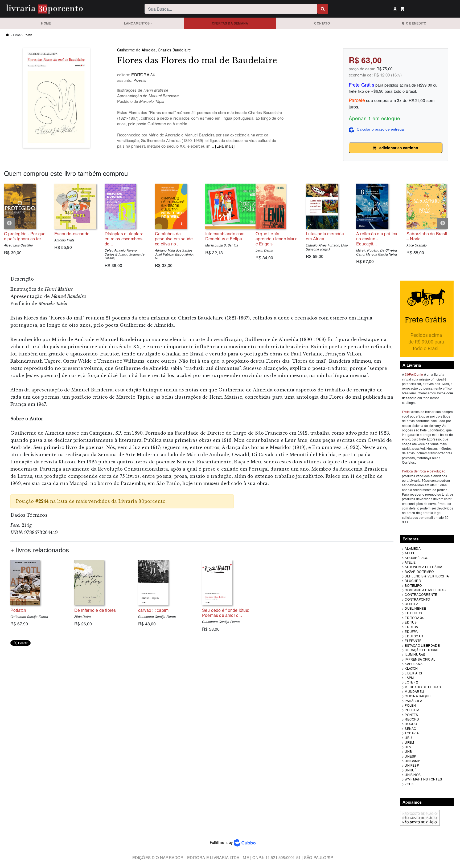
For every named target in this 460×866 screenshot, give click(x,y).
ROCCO (411, 723)
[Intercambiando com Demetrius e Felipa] (226, 206)
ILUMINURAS (415, 654)
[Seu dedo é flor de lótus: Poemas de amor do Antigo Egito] (230, 582)
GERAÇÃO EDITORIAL (422, 650)
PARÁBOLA (413, 700)
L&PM (409, 677)
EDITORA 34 (414, 617)
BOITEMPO (413, 585)
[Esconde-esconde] (75, 206)
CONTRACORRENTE (421, 594)
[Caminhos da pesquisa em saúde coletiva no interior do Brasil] (176, 206)
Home (46, 23)
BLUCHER (413, 580)
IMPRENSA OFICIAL (420, 659)
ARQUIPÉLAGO (416, 557)
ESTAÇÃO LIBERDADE (422, 645)
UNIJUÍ (410, 770)
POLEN (410, 705)
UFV (408, 746)
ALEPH (410, 553)
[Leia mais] (225, 146)
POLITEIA (412, 709)
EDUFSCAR (414, 636)
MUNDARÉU (414, 691)
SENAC (410, 728)
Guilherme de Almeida (136, 49)
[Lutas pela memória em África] (327, 206)
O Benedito (415, 23)
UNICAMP (412, 760)
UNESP (410, 756)
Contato (322, 23)
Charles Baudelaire (174, 49)
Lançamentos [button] (137, 23)
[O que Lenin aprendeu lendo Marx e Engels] (277, 206)
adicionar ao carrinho (397, 147)
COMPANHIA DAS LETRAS (425, 590)
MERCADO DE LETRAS (423, 687)
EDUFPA (411, 631)
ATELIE (410, 562)
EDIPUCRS (413, 612)
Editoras (410, 539)
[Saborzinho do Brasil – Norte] (427, 206)
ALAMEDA (412, 548)
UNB (408, 751)
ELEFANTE (413, 640)
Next (442, 223)
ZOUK (409, 784)
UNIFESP (412, 765)
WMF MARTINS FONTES (423, 779)
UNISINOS (413, 774)
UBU (408, 737)
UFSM (409, 742)
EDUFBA (411, 626)
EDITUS (411, 622)
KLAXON (411, 668)
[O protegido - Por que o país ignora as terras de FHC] (25, 206)
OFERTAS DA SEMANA (230, 23)
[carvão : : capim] (166, 582)
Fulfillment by (222, 842)
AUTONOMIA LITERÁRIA (423, 566)
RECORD (412, 719)
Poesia (28, 35)
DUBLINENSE (415, 608)
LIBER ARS (413, 673)
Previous (9, 223)
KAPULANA (413, 663)
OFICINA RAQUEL (418, 696)
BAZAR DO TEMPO (419, 571)
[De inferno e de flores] (102, 582)
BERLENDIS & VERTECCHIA (427, 576)
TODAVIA (411, 733)
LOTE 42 (411, 682)
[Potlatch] (38, 582)
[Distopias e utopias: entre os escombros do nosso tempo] (126, 206)
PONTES (411, 714)
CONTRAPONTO (417, 599)
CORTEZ (411, 603)
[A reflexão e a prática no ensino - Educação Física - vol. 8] (377, 206)
